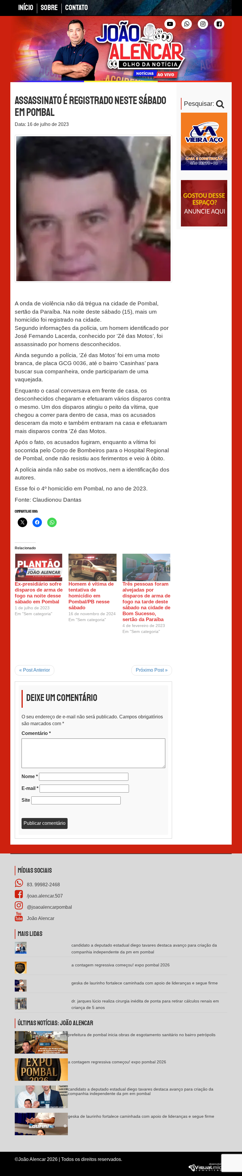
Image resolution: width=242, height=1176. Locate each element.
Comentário (36, 733)
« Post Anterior (34, 670)
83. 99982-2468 (43, 884)
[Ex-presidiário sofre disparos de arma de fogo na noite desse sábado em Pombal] (39, 567)
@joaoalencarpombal (49, 907)
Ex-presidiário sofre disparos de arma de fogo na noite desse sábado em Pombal (39, 593)
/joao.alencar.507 (44, 895)
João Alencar (40, 918)
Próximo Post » (152, 670)
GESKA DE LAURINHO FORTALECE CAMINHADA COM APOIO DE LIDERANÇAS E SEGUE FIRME (144, 983)
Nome (30, 776)
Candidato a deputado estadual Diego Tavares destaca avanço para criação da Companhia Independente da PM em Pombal (140, 1091)
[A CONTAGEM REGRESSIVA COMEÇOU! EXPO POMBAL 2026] (41, 1071)
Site (26, 800)
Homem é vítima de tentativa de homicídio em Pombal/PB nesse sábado (91, 595)
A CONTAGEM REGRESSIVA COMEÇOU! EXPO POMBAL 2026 (120, 965)
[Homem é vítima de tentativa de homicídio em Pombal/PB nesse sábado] (92, 567)
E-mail (30, 788)
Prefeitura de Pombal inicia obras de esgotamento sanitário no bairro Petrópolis (141, 1034)
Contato (76, 7)
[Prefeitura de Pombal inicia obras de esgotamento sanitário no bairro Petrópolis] (41, 1044)
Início (25, 7)
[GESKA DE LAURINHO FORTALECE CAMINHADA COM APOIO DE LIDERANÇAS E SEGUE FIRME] (41, 1125)
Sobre (49, 7)
